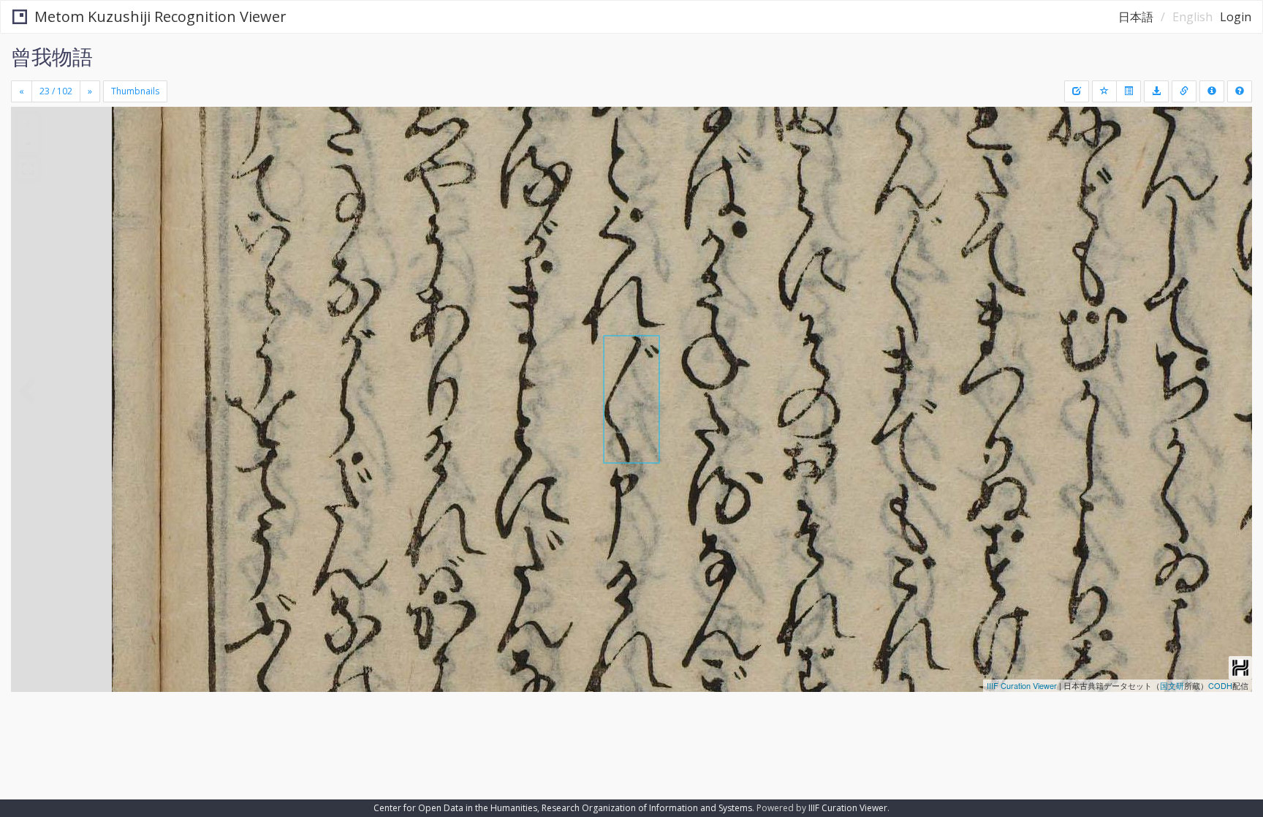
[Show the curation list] (1128, 91)
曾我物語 (52, 56)
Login (1235, 17)
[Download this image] (1156, 91)
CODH (1220, 685)
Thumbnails (135, 91)
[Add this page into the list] (1104, 91)
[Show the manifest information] (1211, 91)
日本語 (1135, 17)
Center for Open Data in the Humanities (455, 808)
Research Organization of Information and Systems (647, 808)
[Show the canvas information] (1184, 91)
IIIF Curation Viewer (1022, 685)
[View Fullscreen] (27, 168)
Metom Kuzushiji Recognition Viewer (160, 16)
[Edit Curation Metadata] (1076, 91)
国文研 (1172, 685)
